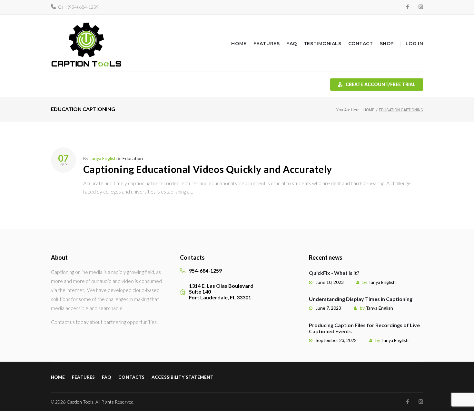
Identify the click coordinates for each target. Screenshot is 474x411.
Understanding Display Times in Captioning (360, 299)
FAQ (291, 43)
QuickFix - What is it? (334, 273)
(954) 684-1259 (83, 7)
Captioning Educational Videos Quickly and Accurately (207, 169)
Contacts (131, 377)
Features (266, 43)
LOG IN (414, 43)
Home (238, 43)
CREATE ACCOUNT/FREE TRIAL (381, 84)
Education (133, 158)
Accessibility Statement (182, 377)
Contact (360, 43)
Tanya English (103, 158)
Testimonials (322, 43)
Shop (387, 43)
